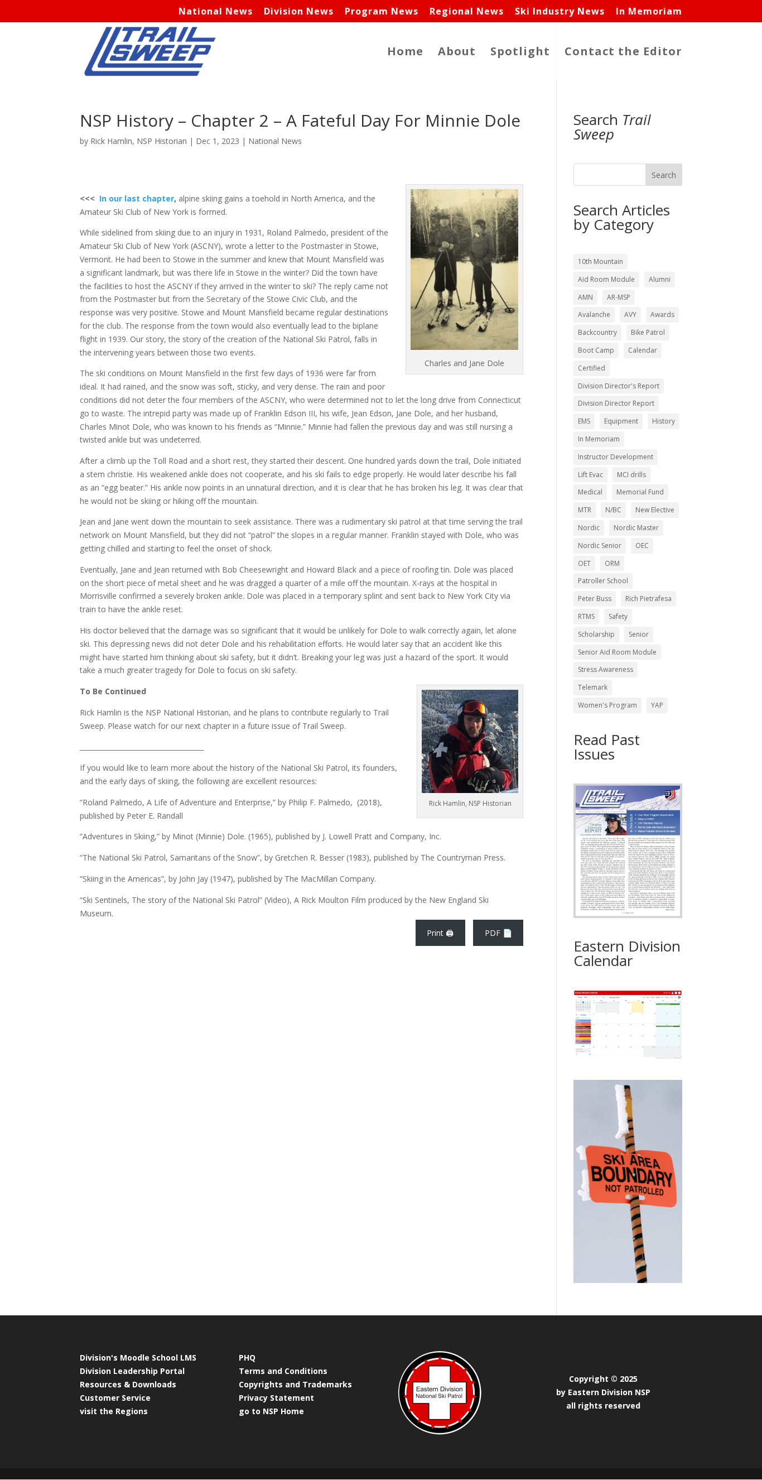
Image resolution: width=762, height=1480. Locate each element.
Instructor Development (615, 457)
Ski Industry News (560, 12)
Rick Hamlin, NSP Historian (138, 141)
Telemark (592, 687)
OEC (642, 545)
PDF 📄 (498, 933)
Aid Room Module (606, 279)
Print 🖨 (440, 933)
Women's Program (607, 705)
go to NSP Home (271, 1411)
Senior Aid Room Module (617, 652)
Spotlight (520, 53)
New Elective (654, 510)
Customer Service (115, 1397)
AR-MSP (618, 297)
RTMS (586, 616)
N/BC (613, 510)
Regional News (467, 12)
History (663, 421)
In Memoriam (649, 12)
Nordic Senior (599, 545)
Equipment (621, 421)
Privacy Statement (276, 1397)
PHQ (247, 1357)
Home (405, 53)
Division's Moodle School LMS (138, 1357)
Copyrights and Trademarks (295, 1384)
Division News (299, 12)
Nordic (589, 527)
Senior (639, 634)
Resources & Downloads (128, 1384)
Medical (590, 492)
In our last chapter (136, 198)
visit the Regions (114, 1411)
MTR (584, 510)
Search (664, 175)
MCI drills (631, 474)
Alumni (660, 279)
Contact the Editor (623, 53)
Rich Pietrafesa (648, 598)
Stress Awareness (605, 669)
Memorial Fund (640, 492)
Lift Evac (590, 474)
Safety (618, 616)
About (457, 53)
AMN (585, 297)
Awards (662, 314)
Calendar (642, 350)
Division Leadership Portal (132, 1371)
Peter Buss (594, 598)
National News (216, 12)
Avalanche (594, 314)
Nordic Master (636, 527)
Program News (381, 12)
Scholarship (596, 634)
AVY (630, 314)
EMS (584, 421)
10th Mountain (600, 261)
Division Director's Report (618, 386)
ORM (612, 563)
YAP (657, 705)
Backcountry (597, 332)
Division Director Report (616, 403)
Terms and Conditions (283, 1371)
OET (584, 563)
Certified (591, 368)
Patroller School (603, 580)
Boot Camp (596, 350)
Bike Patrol (648, 332)
